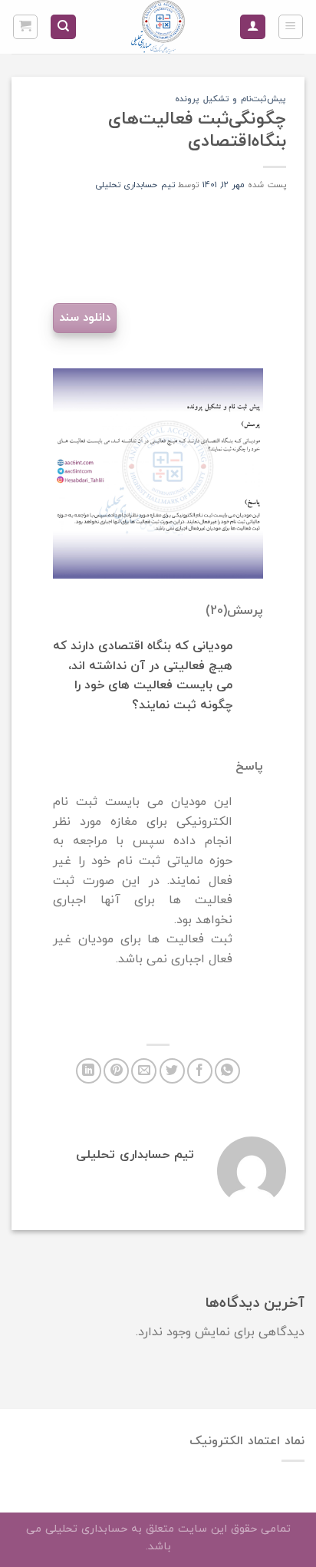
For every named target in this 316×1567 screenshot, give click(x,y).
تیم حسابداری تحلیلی (135, 185)
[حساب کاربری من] (252, 27)
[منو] (291, 27)
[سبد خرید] (25, 27)
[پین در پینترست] (116, 1071)
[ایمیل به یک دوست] (143, 1071)
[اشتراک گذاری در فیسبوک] (199, 1071)
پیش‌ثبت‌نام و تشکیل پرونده (230, 99)
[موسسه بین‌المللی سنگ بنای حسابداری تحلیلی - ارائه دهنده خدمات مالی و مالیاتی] (158, 27)
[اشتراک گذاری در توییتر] (172, 1071)
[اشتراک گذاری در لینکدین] (88, 1071)
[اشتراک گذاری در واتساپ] (227, 1071)
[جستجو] (63, 27)
